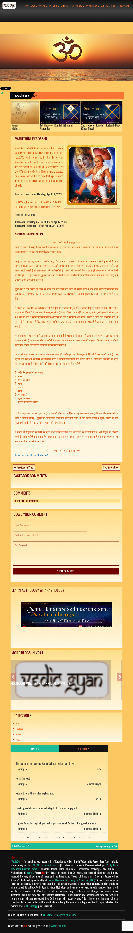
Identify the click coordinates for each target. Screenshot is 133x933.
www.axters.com (57, 926)
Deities (42, 6)
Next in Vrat (109, 467)
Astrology (77, 6)
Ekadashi (19, 728)
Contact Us (125, 6)
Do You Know (92, 6)
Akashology (31, 906)
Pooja (114, 6)
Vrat (33, 6)
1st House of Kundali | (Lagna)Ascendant (33, 127)
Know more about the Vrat (33, 455)
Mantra (104, 6)
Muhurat (65, 6)
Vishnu (18, 734)
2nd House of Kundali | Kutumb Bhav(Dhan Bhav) (77, 127)
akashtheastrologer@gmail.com (59, 915)
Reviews (35, 749)
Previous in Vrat (24, 467)
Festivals (53, 6)
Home (27, 6)
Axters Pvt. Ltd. (45, 873)
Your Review (83, 749)
